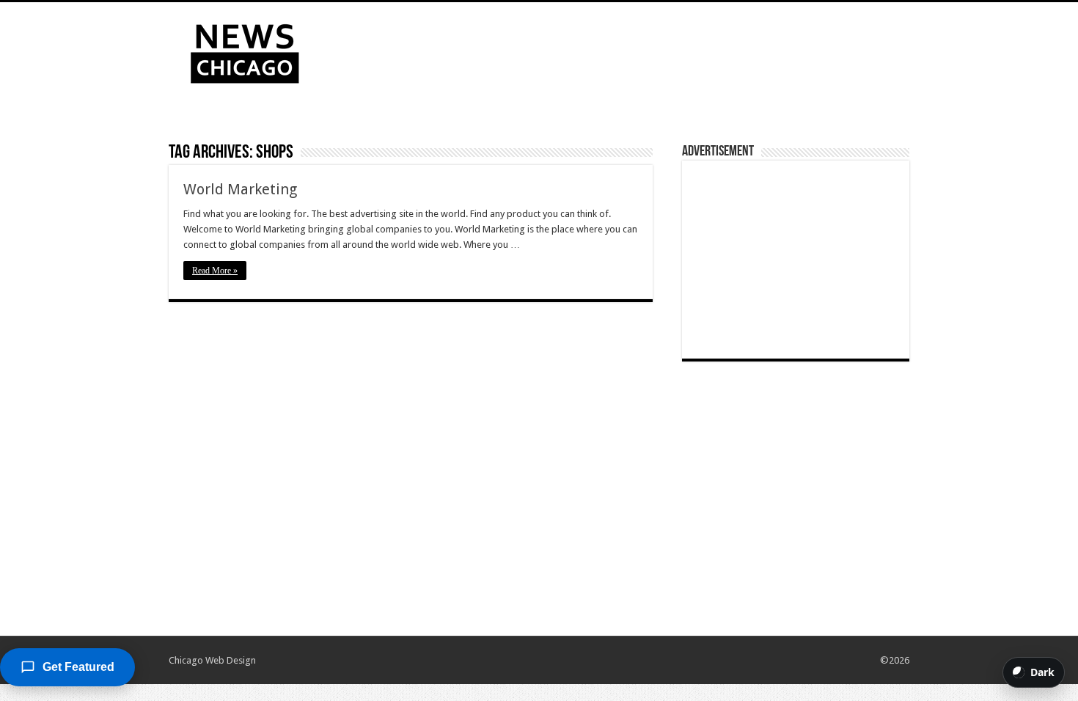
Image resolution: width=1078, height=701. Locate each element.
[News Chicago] (245, 50)
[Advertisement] (631, 50)
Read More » (215, 270)
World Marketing (240, 189)
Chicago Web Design (212, 660)
